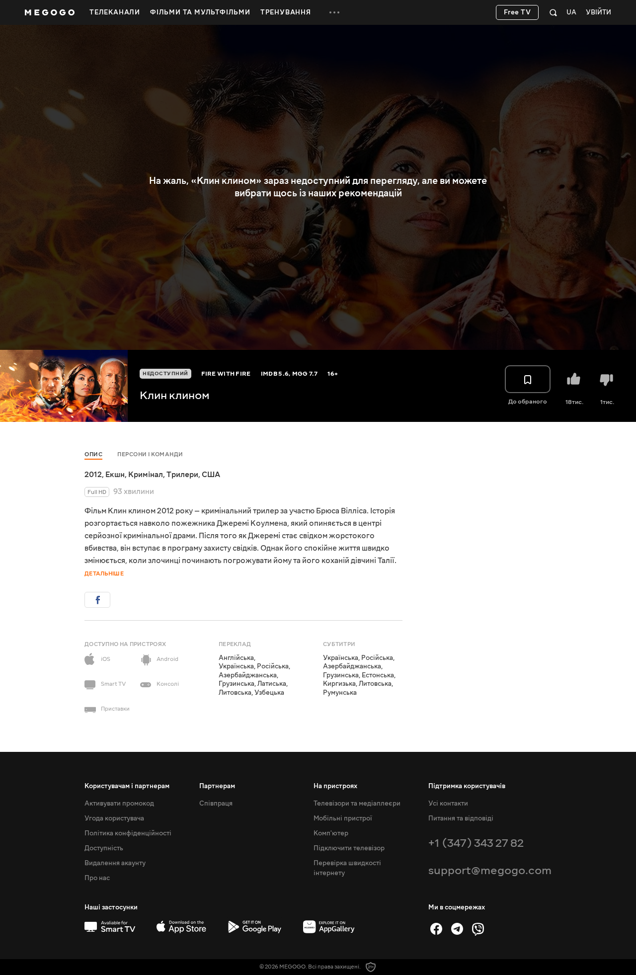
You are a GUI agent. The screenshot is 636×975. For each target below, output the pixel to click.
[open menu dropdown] (334, 12)
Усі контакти (448, 803)
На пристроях (335, 786)
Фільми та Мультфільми (200, 12)
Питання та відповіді (460, 818)
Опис (93, 454)
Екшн (115, 475)
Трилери (182, 475)
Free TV (517, 12)
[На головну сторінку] (50, 12)
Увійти (598, 12)
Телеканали (114, 12)
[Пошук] (553, 12)
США (211, 475)
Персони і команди (150, 454)
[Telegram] (457, 929)
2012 (93, 475)
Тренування (285, 12)
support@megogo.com (490, 870)
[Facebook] (436, 929)
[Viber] (478, 929)
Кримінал (145, 475)
